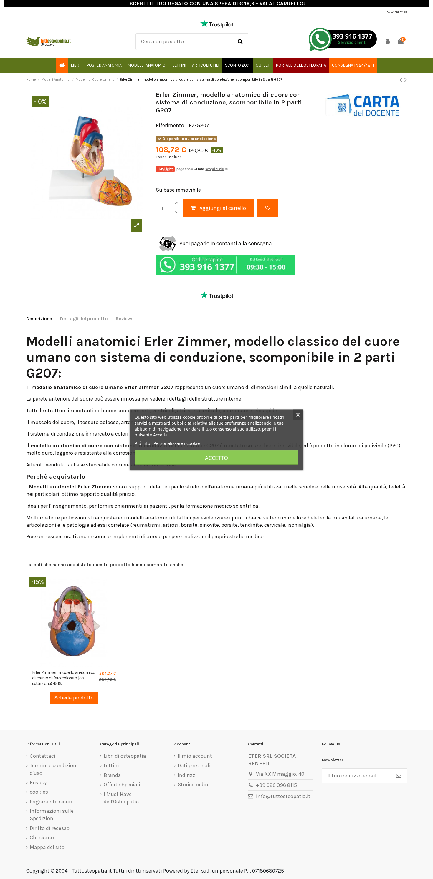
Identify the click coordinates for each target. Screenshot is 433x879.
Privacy (38, 782)
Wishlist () (398, 12)
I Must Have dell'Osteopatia (121, 798)
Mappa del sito (47, 847)
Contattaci (42, 756)
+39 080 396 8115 (276, 785)
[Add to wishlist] (267, 208)
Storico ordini (194, 784)
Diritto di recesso (50, 828)
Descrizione (39, 318)
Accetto (216, 457)
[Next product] (405, 79)
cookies (39, 792)
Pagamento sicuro (52, 801)
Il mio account (195, 756)
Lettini (111, 765)
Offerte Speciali (122, 784)
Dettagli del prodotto (84, 318)
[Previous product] (401, 79)
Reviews (125, 318)
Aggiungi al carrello (222, 208)
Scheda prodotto (74, 697)
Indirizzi (187, 775)
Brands (112, 775)
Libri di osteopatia (125, 756)
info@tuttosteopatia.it (283, 796)
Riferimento (170, 125)
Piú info (142, 443)
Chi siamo (42, 837)
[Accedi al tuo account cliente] (387, 41)
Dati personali (194, 765)
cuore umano (106, 387)
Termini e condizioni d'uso (54, 769)
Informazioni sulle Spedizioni (52, 815)
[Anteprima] (79, 664)
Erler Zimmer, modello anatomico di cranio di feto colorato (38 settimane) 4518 (63, 677)
